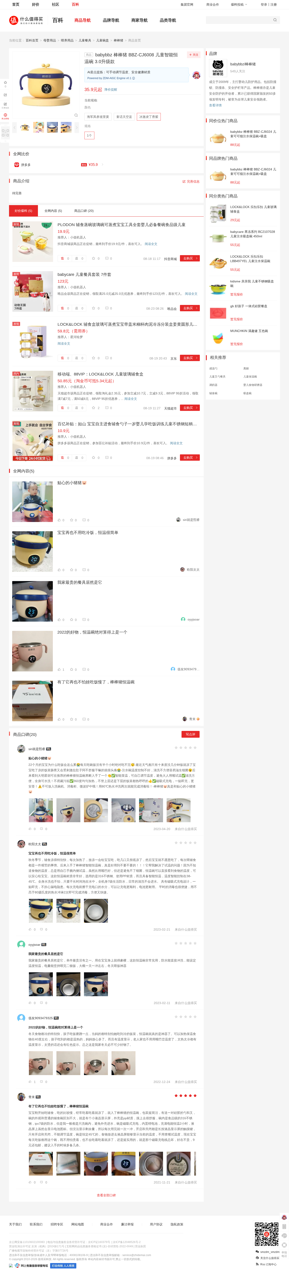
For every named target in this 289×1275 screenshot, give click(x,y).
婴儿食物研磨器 (252, 385)
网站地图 (77, 1224)
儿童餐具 (85, 40)
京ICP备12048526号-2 (127, 1242)
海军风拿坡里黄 (98, 117)
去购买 (190, 258)
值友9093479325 (188, 669)
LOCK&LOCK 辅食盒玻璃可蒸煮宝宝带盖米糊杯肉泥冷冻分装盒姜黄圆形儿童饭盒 (129, 324)
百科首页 (32, 40)
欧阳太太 (193, 569)
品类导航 (168, 20)
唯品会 (172, 309)
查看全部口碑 (106, 1195)
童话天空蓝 (124, 117)
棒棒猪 (118, 40)
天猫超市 (170, 408)
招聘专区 (57, 1224)
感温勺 (213, 368)
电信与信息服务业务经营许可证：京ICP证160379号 (78, 1242)
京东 (173, 358)
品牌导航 (111, 20)
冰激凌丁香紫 (148, 117)
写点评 (190, 734)
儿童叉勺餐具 (217, 376)
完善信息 (193, 181)
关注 (195, 54)
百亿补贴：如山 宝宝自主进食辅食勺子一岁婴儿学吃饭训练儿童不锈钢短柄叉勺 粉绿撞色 (129, 424)
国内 (16, 373)
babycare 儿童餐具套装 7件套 (84, 274)
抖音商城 (170, 259)
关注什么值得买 (269, 1258)
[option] (26, 127)
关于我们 (15, 1224)
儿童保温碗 (250, 376)
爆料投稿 (237, 4)
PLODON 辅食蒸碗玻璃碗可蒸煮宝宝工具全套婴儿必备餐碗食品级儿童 (122, 224)
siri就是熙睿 (191, 520)
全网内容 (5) (53, 211)
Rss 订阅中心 (268, 1264)
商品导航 (83, 20)
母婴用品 (49, 40)
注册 (273, 4)
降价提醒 (111, 89)
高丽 (246, 368)
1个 (89, 135)
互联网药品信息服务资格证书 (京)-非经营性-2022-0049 (99, 1246)
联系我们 (36, 1224)
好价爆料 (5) (23, 211)
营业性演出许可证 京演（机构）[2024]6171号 (36, 1246)
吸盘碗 (247, 393)
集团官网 (187, 4)
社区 (55, 4)
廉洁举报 (127, 1224)
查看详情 (215, 105)
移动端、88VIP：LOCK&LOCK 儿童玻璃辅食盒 (100, 374)
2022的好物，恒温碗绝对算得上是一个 (92, 632)
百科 (75, 4)
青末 (192, 719)
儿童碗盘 (102, 40)
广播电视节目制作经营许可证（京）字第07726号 (38, 1250)
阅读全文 (151, 244)
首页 (15, 4)
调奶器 (213, 385)
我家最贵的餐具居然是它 (79, 582)
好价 (35, 4)
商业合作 (212, 4)
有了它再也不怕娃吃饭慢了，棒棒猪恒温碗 (96, 682)
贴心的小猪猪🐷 (72, 483)
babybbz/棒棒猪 (243, 64)
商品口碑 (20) (84, 211)
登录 (264, 4)
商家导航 (139, 20)
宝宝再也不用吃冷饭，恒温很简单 (87, 532)
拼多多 (172, 458)
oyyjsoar (194, 619)
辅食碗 (213, 393)
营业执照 (140, 1246)
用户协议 (156, 1224)
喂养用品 (67, 40)
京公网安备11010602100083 (27, 1242)
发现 (16, 224)
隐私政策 (177, 1224)
